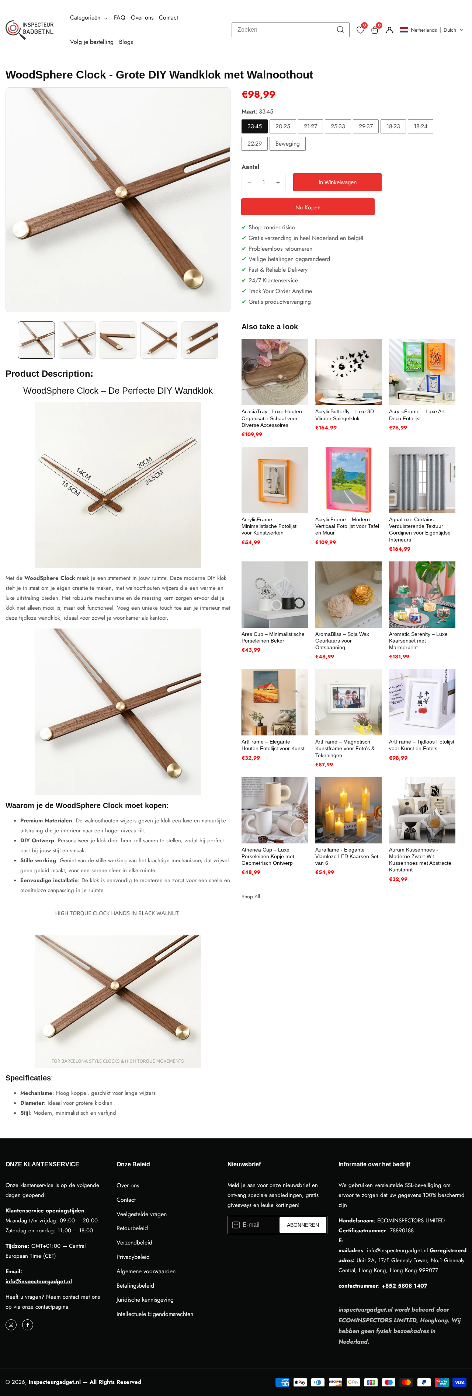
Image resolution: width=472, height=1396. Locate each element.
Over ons (142, 17)
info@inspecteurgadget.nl (39, 1281)
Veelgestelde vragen (142, 1214)
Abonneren (303, 1225)
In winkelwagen (338, 182)
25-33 (338, 126)
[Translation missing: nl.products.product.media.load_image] (36, 340)
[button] (431, 30)
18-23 (393, 126)
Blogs (126, 42)
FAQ (119, 17)
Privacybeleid (133, 1257)
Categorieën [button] (86, 17)
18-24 (420, 126)
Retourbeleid (132, 1228)
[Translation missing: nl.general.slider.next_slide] (225, 340)
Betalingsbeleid (135, 1285)
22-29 (254, 143)
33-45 (254, 126)
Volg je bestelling (92, 42)
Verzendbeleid (134, 1242)
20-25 (282, 126)
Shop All (251, 896)
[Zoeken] (340, 29)
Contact (168, 17)
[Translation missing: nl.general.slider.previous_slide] (11, 340)
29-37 (366, 126)
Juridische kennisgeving (145, 1299)
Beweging (287, 143)
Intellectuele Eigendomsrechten (155, 1314)
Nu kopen (307, 207)
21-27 (310, 126)
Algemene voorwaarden (146, 1271)
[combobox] (291, 29)
